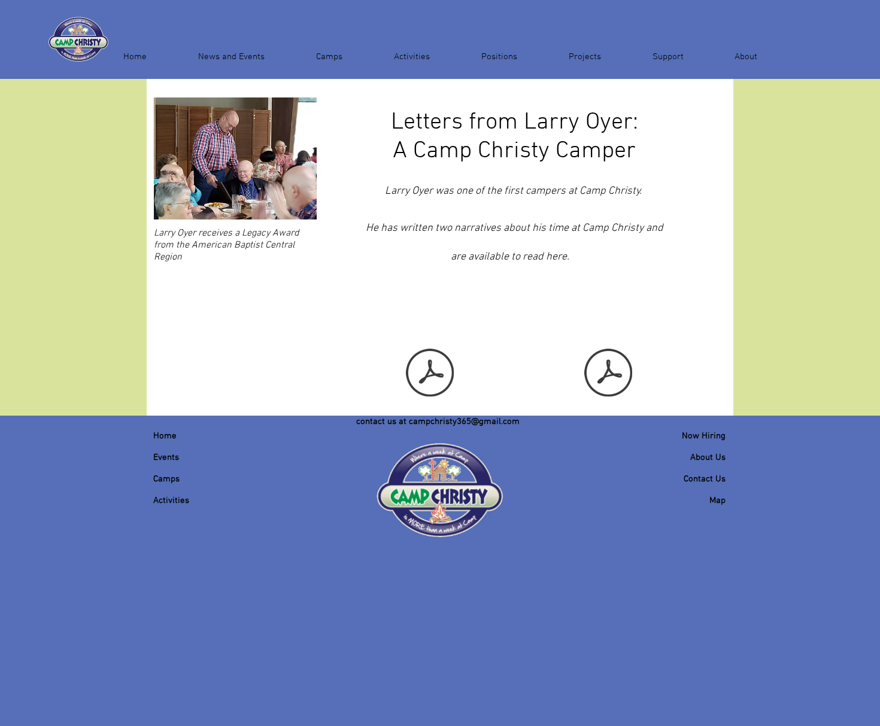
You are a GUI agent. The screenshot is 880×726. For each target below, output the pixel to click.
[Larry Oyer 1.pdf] (608, 374)
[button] (231, 51)
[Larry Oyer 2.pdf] (430, 374)
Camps (166, 479)
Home (165, 436)
